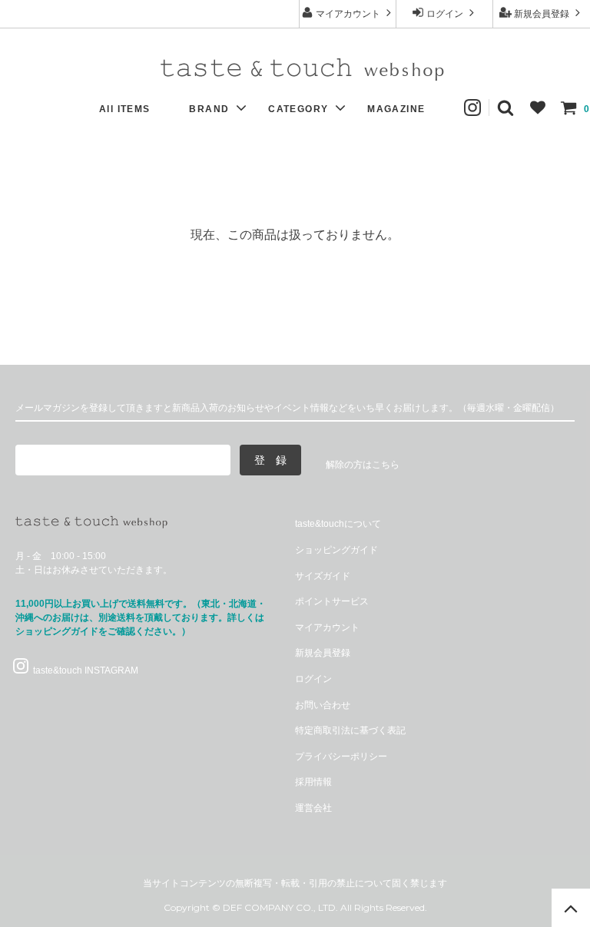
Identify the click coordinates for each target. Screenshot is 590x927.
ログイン (445, 13)
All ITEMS (125, 109)
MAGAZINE (396, 109)
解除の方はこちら (362, 464)
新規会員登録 (542, 13)
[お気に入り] (537, 107)
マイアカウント (348, 13)
